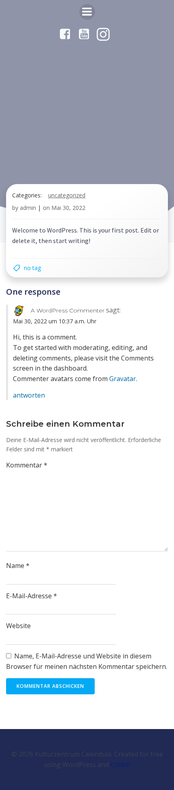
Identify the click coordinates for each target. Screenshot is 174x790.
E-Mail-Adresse (31, 595)
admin (28, 208)
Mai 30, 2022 (68, 208)
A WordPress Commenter (67, 310)
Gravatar (122, 378)
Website (18, 625)
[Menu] (87, 12)
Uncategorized (66, 195)
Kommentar (26, 465)
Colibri (120, 764)
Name (18, 565)
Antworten (29, 395)
